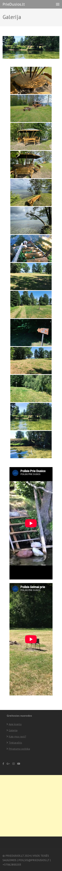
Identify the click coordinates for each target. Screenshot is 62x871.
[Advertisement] (31, 806)
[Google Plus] (8, 763)
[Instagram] (13, 763)
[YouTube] (18, 763)
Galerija (13, 730)
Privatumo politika (19, 748)
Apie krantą (15, 724)
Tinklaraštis (15, 742)
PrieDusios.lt (14, 4)
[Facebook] (3, 763)
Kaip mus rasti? (17, 736)
